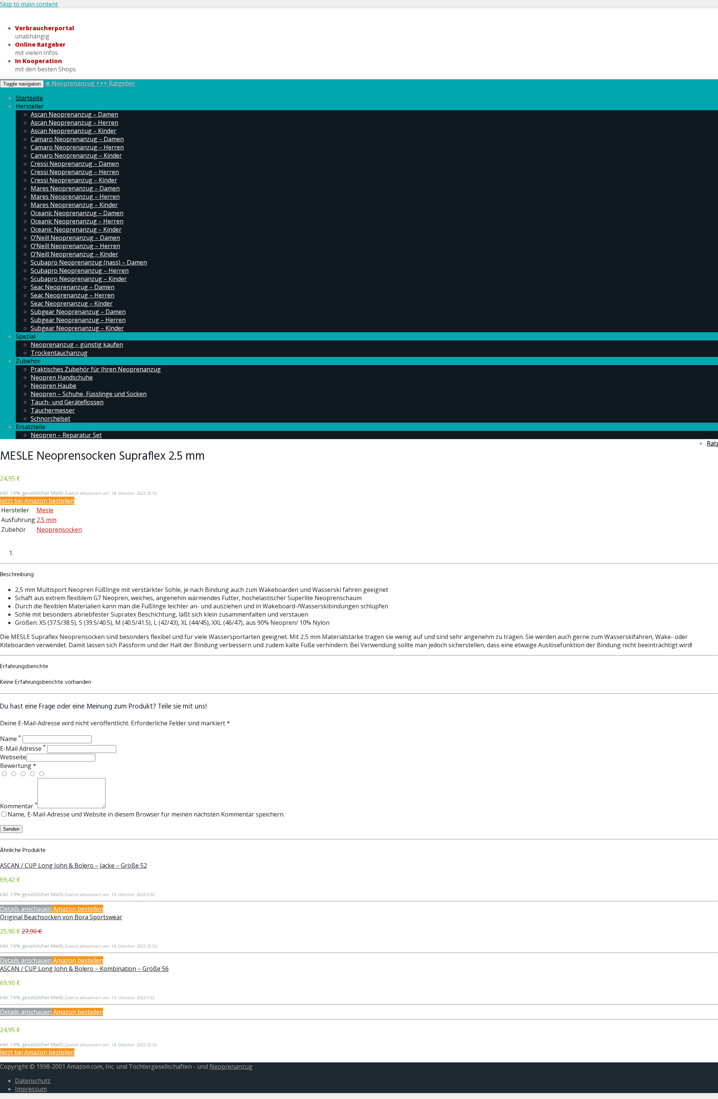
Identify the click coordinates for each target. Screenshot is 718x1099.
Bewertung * (18, 766)
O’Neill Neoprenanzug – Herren (75, 246)
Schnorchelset (50, 418)
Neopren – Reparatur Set (66, 435)
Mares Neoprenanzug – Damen (75, 188)
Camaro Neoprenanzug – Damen (77, 139)
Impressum (31, 1089)
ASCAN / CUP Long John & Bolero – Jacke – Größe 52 (73, 865)
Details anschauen (26, 909)
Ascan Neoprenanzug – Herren (74, 122)
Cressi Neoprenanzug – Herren (75, 172)
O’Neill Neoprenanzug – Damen (75, 238)
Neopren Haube (53, 386)
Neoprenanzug (230, 1066)
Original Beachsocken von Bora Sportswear (61, 917)
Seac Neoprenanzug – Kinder (72, 303)
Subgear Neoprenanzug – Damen (78, 312)
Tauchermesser (53, 410)
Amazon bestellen (77, 909)
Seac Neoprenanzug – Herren (72, 295)
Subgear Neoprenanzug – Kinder (77, 328)
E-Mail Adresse (23, 748)
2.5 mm (46, 520)
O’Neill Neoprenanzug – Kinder (74, 254)
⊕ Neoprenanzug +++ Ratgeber (90, 83)
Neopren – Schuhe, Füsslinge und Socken (89, 394)
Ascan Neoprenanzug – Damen (74, 114)
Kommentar (18, 806)
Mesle (45, 510)
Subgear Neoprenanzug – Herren (78, 320)
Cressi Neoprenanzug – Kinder (74, 180)
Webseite (13, 757)
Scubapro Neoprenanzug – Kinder (79, 279)
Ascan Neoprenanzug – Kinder (73, 131)
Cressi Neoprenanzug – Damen (75, 164)
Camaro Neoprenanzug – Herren (77, 147)
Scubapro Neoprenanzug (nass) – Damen (89, 262)
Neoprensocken (59, 529)
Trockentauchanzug (59, 353)
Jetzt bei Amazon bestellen (37, 501)
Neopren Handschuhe (62, 377)
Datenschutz (32, 1081)
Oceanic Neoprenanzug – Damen (77, 213)
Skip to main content (29, 4)
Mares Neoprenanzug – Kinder (74, 205)
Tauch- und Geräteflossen (67, 402)
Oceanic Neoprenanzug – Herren (77, 221)
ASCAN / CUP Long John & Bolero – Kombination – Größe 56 (84, 968)
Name (10, 739)
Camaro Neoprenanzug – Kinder (76, 155)
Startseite (29, 98)
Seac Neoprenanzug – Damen (72, 287)
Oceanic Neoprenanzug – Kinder (76, 229)
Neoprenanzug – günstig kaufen (77, 344)
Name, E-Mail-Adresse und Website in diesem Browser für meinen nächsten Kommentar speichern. (146, 814)
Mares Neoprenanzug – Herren (75, 196)
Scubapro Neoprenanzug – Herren (80, 270)
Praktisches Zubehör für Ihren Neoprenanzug (96, 369)
